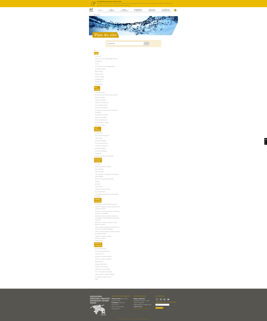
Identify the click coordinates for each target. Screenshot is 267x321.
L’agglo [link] (100, 10)
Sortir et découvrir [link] (124, 10)
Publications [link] (98, 81)
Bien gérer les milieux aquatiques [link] (103, 256)
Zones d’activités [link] (99, 169)
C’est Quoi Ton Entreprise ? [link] (101, 146)
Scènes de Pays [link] (99, 133)
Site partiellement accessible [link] (144, 318)
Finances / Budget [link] (99, 76)
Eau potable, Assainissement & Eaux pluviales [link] (106, 95)
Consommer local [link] (99, 254)
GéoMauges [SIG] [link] (99, 79)
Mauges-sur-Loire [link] (105, 298)
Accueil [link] (91, 15)
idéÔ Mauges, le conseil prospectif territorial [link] (106, 204)
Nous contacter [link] (99, 84)
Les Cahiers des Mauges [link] (101, 151)
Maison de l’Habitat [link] (100, 97)
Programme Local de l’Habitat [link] (102, 269)
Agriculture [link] (97, 184)
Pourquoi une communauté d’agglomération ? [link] (106, 58)
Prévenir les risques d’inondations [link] (103, 259)
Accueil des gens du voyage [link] (102, 122)
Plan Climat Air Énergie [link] (100, 248)
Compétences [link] (98, 61)
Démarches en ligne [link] (100, 125)
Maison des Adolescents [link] (101, 120)
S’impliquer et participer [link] (151, 10)
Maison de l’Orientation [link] (101, 117)
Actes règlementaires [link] (100, 69)
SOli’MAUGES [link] (98, 153)
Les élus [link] (97, 64)
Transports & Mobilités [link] (100, 100)
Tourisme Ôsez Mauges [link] (100, 140)
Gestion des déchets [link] (100, 92)
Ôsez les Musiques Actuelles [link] (102, 135)
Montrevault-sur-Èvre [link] (95, 300)
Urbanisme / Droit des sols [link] (101, 102)
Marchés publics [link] (99, 71)
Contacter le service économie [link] (102, 189)
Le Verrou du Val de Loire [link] (101, 143)
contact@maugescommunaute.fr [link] (142, 308)
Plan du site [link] (135, 318)
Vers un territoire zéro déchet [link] (102, 251)
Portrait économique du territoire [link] (103, 166)
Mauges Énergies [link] (99, 261)
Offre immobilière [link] (99, 171)
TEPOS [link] (96, 279)
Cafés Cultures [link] (98, 138)
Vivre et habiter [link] (111, 10)
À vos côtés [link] (98, 164)
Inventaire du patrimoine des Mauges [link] (104, 156)
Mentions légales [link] (121, 318)
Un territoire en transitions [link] (166, 10)
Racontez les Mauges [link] (100, 148)
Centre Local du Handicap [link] (101, 107)
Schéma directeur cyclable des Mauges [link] (104, 274)
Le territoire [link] (98, 56)
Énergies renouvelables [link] (101, 264)
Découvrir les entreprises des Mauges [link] (104, 179)
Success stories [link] (99, 186)
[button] (157, 299)
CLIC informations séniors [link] (101, 105)
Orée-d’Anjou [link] (105, 300)
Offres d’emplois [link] (99, 74)
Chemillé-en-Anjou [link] (95, 298)
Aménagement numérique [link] (101, 115)
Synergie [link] (97, 181)
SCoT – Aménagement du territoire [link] (103, 271)
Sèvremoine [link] (93, 303)
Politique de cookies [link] (129, 318)
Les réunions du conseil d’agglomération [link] (105, 66)
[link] (133, 3)
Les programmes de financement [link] (103, 277)
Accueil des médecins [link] (100, 191)
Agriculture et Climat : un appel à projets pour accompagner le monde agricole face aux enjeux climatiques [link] (107, 218)
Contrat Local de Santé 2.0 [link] (101, 266)
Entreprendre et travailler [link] (138, 10)
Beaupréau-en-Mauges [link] (96, 296)
